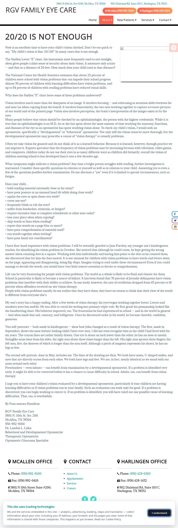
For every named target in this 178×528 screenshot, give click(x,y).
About (106, 20)
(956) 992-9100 (31, 473)
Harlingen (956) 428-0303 (155, 10)
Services (146, 20)
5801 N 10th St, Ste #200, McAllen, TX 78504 (81, 3)
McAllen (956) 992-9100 (120, 10)
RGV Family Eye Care (41, 10)
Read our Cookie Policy (108, 519)
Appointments (75, 478)
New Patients (125, 20)
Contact (164, 20)
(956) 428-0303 (140, 473)
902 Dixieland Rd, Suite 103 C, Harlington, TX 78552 (139, 3)
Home (93, 20)
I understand (159, 513)
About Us (72, 473)
